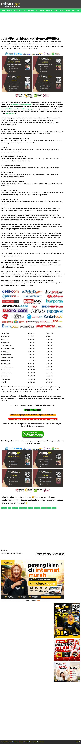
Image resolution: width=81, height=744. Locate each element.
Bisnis (9, 507)
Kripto (68, 10)
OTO (20, 10)
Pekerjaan (43, 507)
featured (25, 507)
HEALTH (9, 10)
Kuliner (61, 10)
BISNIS (9, 14)
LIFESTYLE (49, 10)
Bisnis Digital (15, 507)
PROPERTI (31, 10)
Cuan (20, 507)
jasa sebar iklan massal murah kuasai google (17, 109)
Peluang (49, 507)
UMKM (4, 14)
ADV (14, 14)
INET (37, 10)
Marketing (30, 507)
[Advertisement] (32, 530)
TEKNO (15, 10)
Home (3, 10)
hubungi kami (10, 113)
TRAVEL (42, 10)
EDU (25, 10)
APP (73, 10)
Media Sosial (37, 507)
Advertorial (4, 507)
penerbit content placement (21, 104)
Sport (56, 10)
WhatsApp (54, 507)
